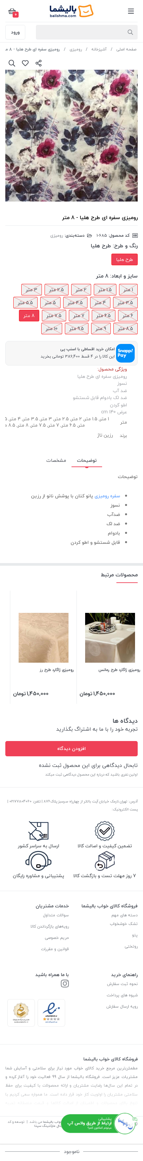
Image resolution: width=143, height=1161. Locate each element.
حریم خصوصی (57, 937)
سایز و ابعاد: (124, 276)
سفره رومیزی (107, 496)
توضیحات (87, 460)
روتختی (131, 946)
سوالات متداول (56, 915)
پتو (135, 935)
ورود (15, 32)
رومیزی (76, 49)
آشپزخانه (99, 49)
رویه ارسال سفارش (122, 1006)
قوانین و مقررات (55, 949)
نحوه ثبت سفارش (122, 983)
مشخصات (56, 460)
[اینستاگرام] (65, 984)
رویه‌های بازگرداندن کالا (50, 926)
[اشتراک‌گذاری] (38, 63)
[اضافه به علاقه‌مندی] (25, 63)
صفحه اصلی (126, 49)
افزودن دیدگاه (71, 748)
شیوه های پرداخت (122, 995)
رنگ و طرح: (125, 246)
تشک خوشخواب (124, 923)
